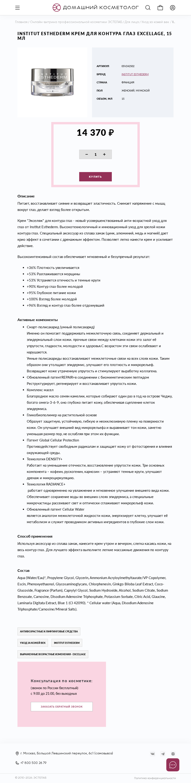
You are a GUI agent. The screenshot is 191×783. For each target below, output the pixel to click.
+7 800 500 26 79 (33, 763)
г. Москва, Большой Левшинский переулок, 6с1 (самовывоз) (66, 753)
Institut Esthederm (135, 74)
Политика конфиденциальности (155, 778)
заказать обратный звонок (62, 706)
